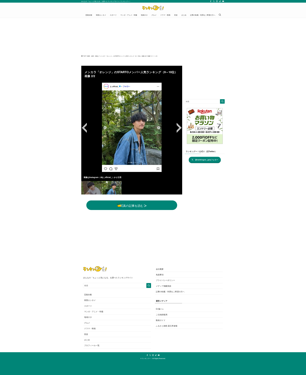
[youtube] (223, 1)
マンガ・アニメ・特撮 (93, 311)
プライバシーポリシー (165, 280)
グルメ (87, 322)
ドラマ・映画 (90, 328)
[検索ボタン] (219, 15)
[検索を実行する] (222, 101)
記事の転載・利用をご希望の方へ (170, 291)
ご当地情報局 (161, 314)
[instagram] (217, 1)
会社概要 (160, 269)
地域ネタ (88, 317)
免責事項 (160, 274)
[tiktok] (220, 1)
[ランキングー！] (153, 7)
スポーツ (88, 305)
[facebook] (210, 1)
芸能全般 (88, 294)
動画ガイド (160, 320)
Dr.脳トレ (160, 308)
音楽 (86, 334)
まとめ (87, 339)
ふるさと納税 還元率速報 (166, 325)
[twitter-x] (213, 1)
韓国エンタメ (90, 300)
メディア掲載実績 (163, 286)
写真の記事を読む (131, 205)
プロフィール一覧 (91, 345)
